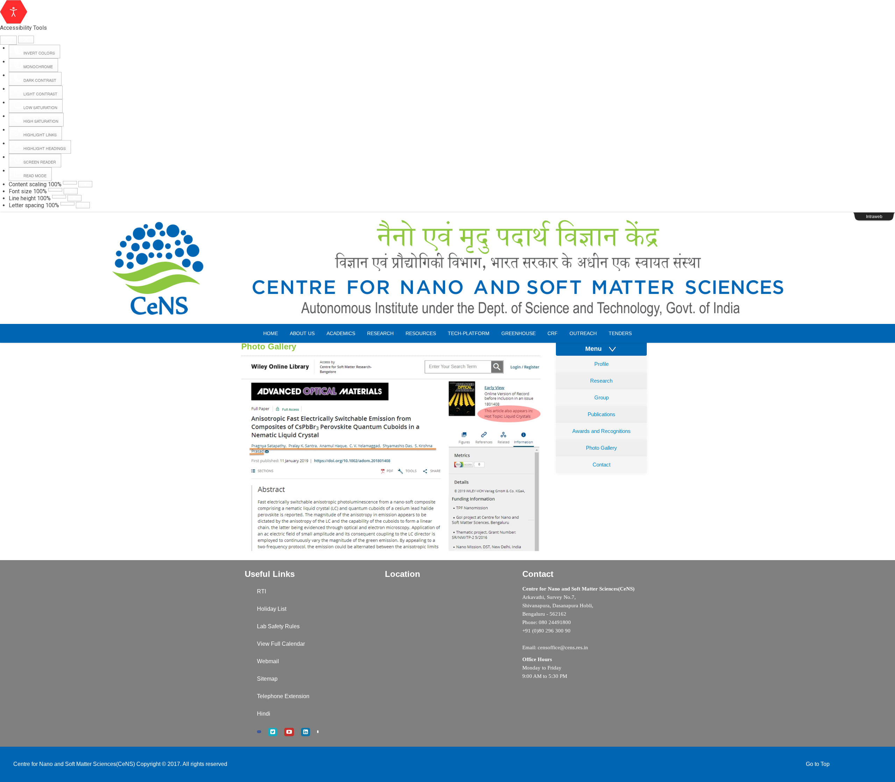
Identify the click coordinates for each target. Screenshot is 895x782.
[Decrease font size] (55, 189)
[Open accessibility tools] (13, 12)
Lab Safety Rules (278, 626)
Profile (601, 364)
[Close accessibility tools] (26, 40)
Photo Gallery (601, 448)
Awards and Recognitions (601, 431)
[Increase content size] (85, 184)
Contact (601, 465)
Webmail (268, 661)
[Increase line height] (74, 198)
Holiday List (271, 609)
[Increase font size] (71, 191)
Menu (596, 348)
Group (601, 397)
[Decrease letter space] (67, 203)
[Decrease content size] (70, 182)
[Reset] (8, 40)
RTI (261, 591)
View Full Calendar (281, 644)
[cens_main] (447, 268)
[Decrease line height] (59, 196)
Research (601, 381)
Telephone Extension (283, 696)
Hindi (263, 714)
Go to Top (818, 764)
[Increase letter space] (83, 205)
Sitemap (267, 679)
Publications (601, 414)
